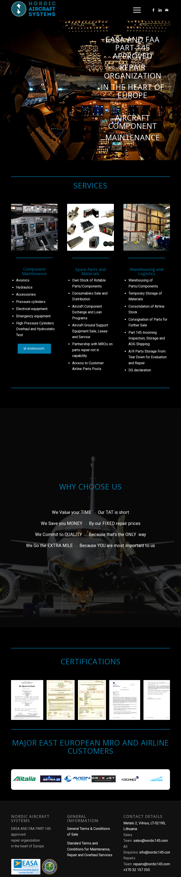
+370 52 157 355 (136, 870)
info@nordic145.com (155, 852)
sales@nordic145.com (150, 840)
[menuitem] (135, 10)
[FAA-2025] (38, 715)
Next (160, 700)
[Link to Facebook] (153, 10)
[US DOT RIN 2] (169, 715)
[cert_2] (101, 715)
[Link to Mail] (166, 10)
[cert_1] (69, 715)
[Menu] (135, 10)
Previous (21, 700)
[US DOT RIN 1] (135, 715)
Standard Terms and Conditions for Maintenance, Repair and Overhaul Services (89, 849)
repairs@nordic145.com (151, 864)
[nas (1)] (33, 10)
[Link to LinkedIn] (160, 10)
